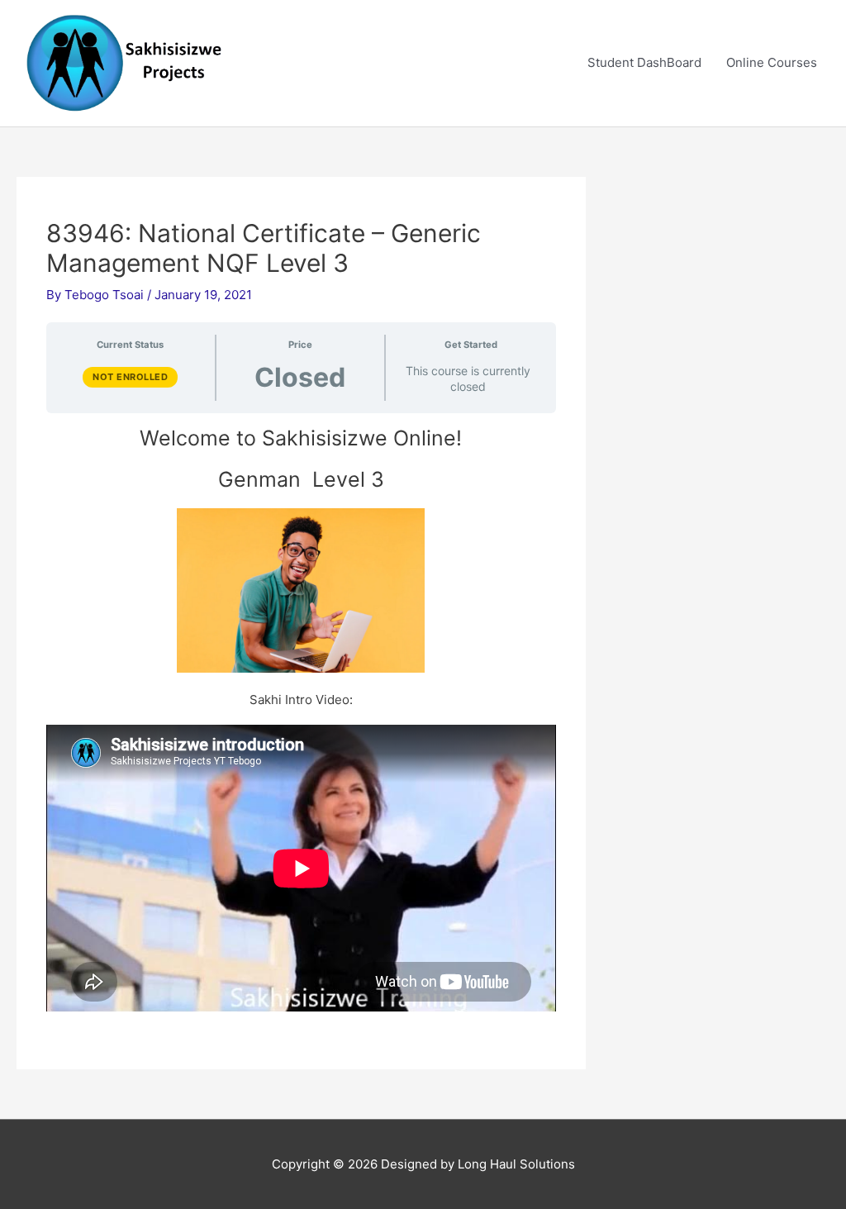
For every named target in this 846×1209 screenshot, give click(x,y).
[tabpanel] (301, 718)
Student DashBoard (644, 62)
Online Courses (771, 62)
